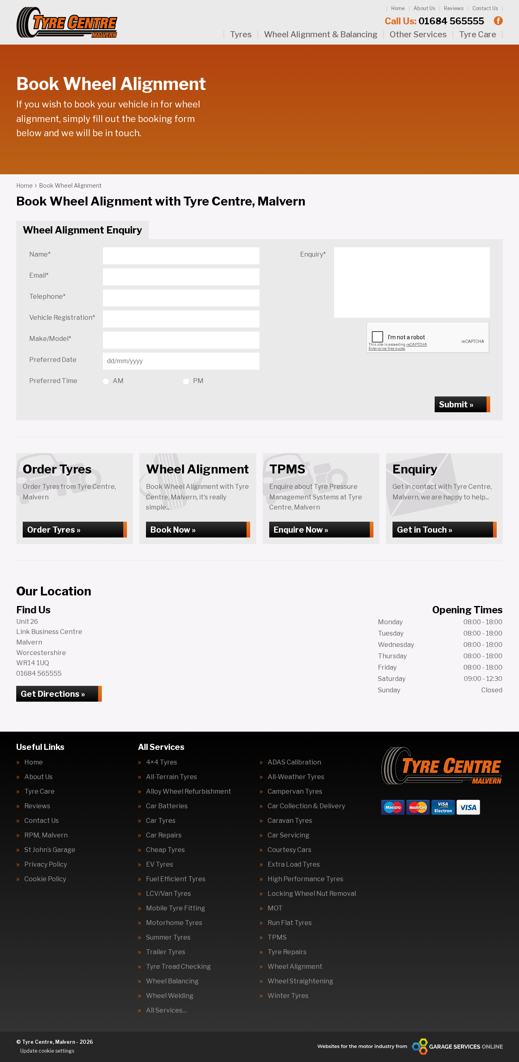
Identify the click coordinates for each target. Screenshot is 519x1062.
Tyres (241, 34)
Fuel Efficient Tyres (176, 879)
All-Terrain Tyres (171, 777)
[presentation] (428, 337)
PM (198, 381)
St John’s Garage (49, 850)
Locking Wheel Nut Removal (312, 894)
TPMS (277, 937)
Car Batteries (167, 806)
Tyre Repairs (287, 952)
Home (398, 8)
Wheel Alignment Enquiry (82, 230)
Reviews (453, 8)
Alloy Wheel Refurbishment (188, 791)
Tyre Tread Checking (178, 967)
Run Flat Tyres (290, 923)
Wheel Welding (169, 996)
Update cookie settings (47, 1051)
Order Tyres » (54, 530)
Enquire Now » (301, 530)
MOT (275, 908)
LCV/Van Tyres (168, 894)
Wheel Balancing (172, 981)
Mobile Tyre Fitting (175, 908)
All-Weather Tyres (296, 777)
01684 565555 (434, 21)
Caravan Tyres (290, 821)
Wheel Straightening (300, 981)
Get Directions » (53, 694)
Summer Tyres (168, 937)
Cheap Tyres (165, 850)
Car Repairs (164, 835)
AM (118, 381)
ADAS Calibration (294, 762)
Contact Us (485, 8)
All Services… (166, 1010)
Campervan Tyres (295, 791)
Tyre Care (477, 34)
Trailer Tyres (165, 952)
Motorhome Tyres (174, 923)
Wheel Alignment (295, 967)
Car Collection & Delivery (306, 806)
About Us (424, 8)
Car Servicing (288, 835)
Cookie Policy (45, 879)
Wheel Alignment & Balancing (320, 34)
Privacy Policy (45, 864)
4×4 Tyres (161, 762)
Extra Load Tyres (294, 864)
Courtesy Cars (289, 850)
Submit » (456, 404)
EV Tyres (159, 864)
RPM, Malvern (46, 835)
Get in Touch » (425, 530)
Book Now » (173, 530)
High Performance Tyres (305, 879)
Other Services (418, 34)
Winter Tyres (288, 996)
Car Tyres (161, 821)
